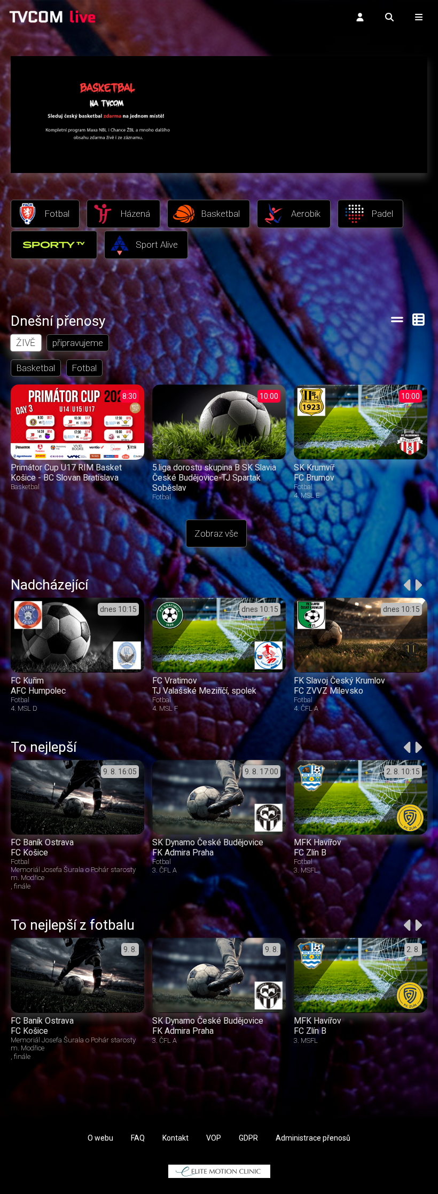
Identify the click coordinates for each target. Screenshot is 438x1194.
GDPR (248, 1138)
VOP (213, 1138)
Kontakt (175, 1138)
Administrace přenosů (313, 1138)
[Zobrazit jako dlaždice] (419, 319)
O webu (100, 1138)
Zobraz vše (216, 533)
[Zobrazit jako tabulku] (397, 319)
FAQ (138, 1138)
